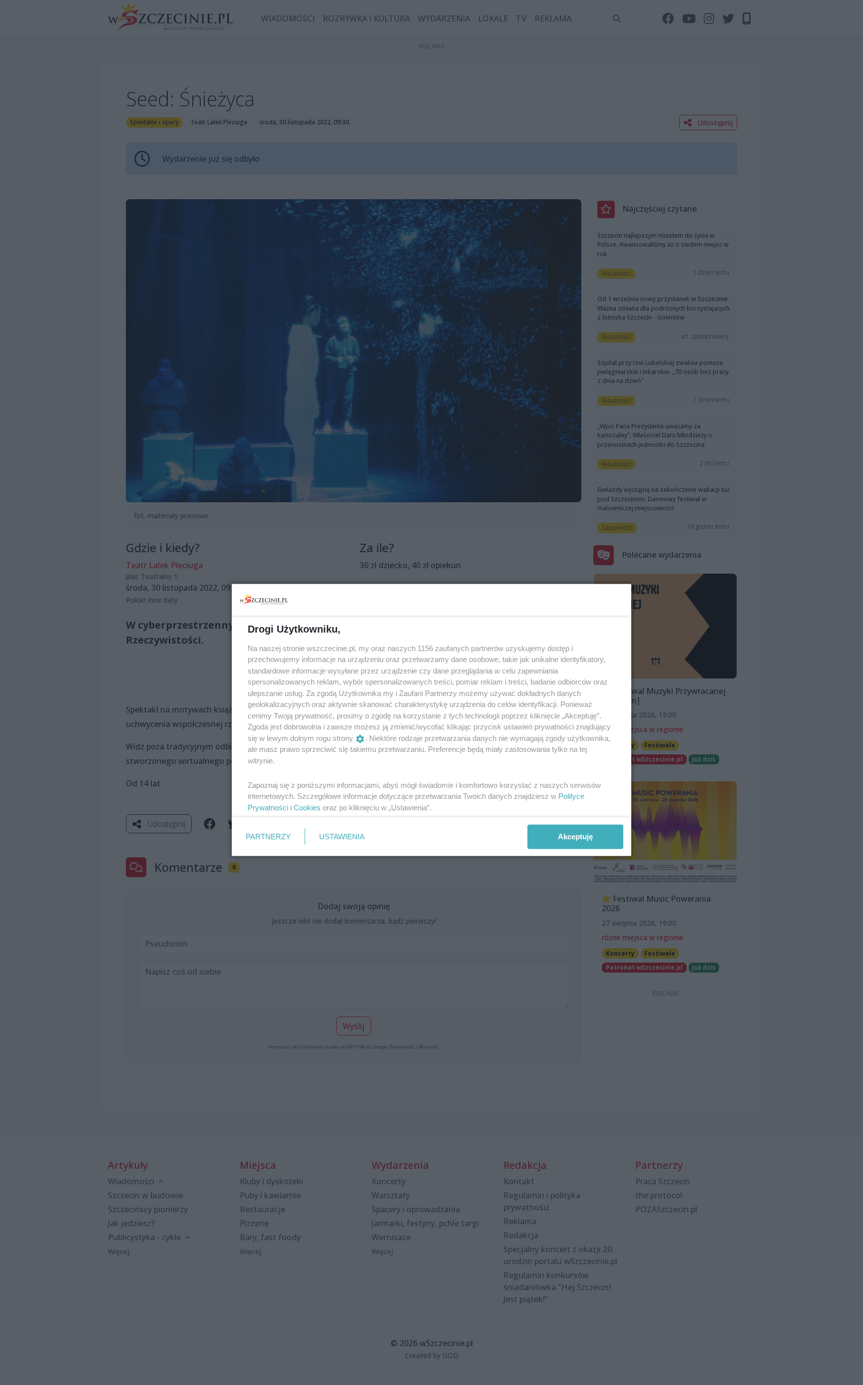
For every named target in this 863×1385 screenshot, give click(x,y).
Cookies (307, 807)
